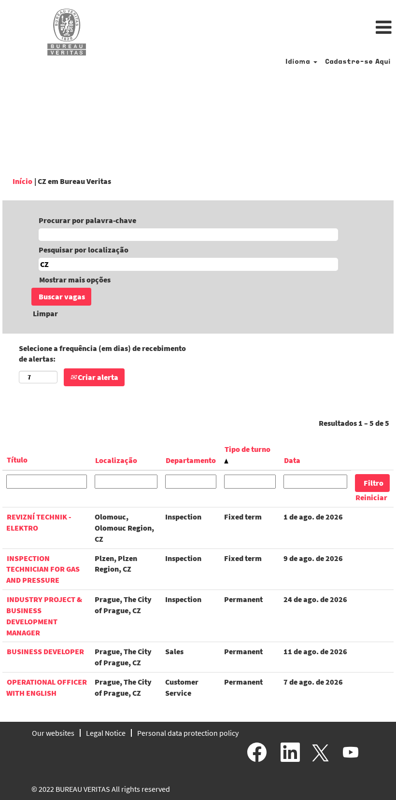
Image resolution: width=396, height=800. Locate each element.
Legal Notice (106, 733)
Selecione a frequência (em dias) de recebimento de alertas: (102, 353)
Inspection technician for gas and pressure (43, 569)
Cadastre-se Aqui (358, 62)
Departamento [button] (191, 460)
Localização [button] (116, 460)
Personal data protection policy (188, 733)
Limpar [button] (45, 313)
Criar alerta (97, 377)
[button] (264, 28)
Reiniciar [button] (371, 497)
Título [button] (17, 459)
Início (22, 181)
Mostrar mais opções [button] (75, 279)
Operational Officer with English (46, 687)
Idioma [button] (298, 62)
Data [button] (292, 460)
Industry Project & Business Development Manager (44, 615)
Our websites (53, 733)
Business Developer (45, 651)
